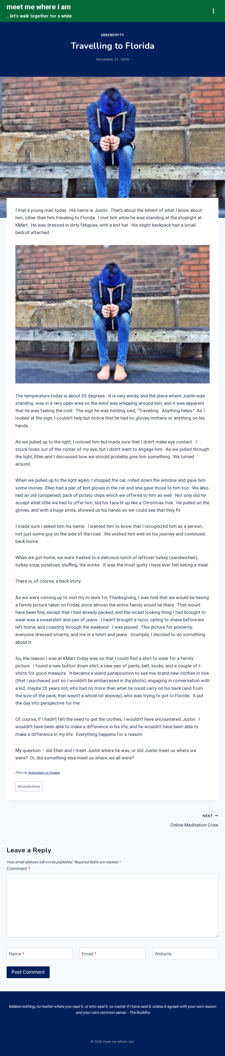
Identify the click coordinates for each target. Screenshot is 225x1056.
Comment (18, 868)
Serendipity (112, 35)
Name (16, 954)
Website (163, 954)
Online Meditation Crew (194, 820)
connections (29, 786)
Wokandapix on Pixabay (44, 773)
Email (89, 954)
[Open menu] (213, 11)
